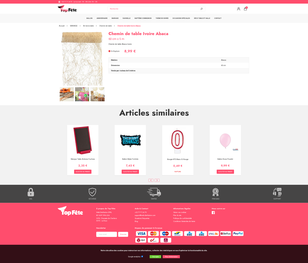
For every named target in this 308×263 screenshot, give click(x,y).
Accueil (61, 26)
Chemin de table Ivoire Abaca (129, 26)
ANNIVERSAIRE (102, 18)
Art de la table (88, 26)
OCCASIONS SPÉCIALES (181, 18)
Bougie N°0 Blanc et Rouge (177, 159)
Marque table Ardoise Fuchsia (83, 159)
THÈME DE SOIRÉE (162, 18)
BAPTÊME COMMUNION (143, 18)
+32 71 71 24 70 (66, 2)
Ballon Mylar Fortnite (130, 159)
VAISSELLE (126, 18)
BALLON (89, 18)
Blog (136, 221)
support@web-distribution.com (145, 215)
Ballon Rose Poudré (225, 159)
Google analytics (134, 257)
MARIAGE (115, 18)
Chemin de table (105, 26)
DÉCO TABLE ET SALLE (202, 18)
